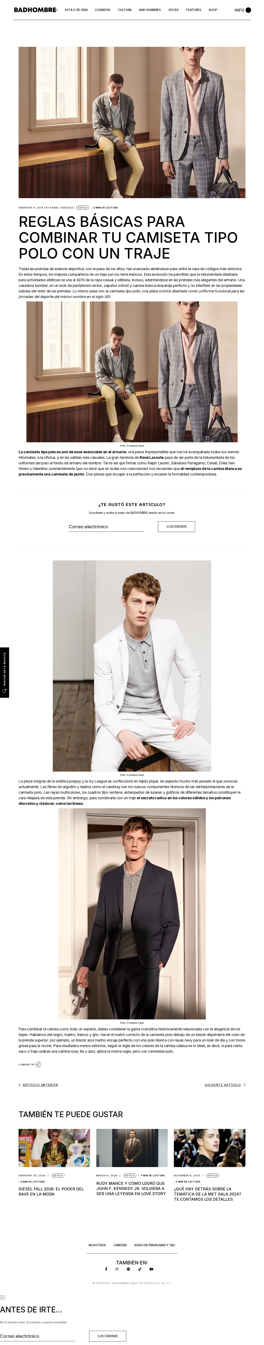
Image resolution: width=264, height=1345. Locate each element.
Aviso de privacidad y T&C (154, 1245)
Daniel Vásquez (59, 208)
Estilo (83, 207)
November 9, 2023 (187, 1175)
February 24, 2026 (32, 1175)
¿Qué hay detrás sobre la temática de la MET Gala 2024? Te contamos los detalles (207, 1194)
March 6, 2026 (106, 1175)
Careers (120, 1245)
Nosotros (97, 1245)
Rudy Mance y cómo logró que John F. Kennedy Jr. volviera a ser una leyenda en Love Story (131, 1188)
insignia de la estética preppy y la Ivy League (70, 781)
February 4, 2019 (31, 208)
